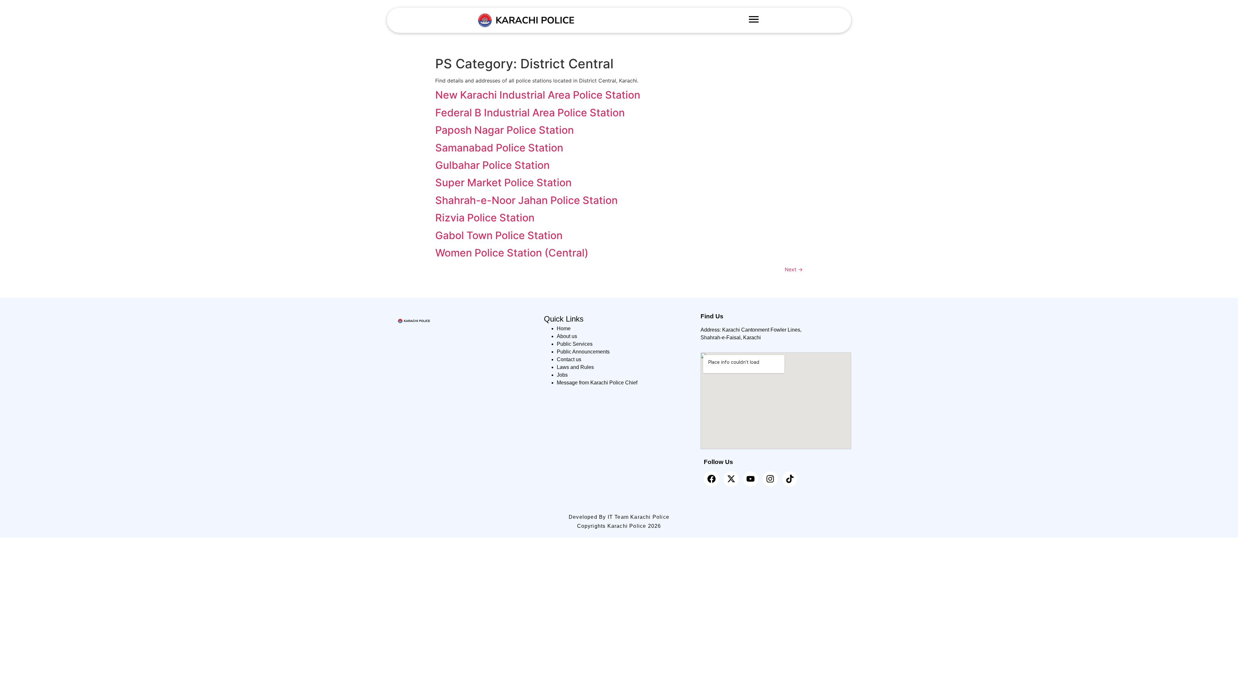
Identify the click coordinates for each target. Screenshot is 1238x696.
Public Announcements (583, 351)
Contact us (569, 359)
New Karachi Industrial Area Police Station (537, 95)
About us (567, 336)
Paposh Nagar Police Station (504, 130)
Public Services (575, 344)
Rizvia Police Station (485, 217)
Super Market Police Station (503, 182)
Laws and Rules (575, 367)
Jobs (562, 375)
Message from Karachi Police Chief (597, 382)
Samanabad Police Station (499, 147)
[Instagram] (770, 479)
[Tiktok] (790, 479)
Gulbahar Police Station (492, 165)
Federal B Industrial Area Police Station (530, 112)
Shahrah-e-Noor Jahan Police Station (526, 200)
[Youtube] (750, 479)
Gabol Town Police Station (499, 235)
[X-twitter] (731, 479)
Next (794, 269)
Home (564, 328)
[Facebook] (711, 479)
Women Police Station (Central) (511, 253)
